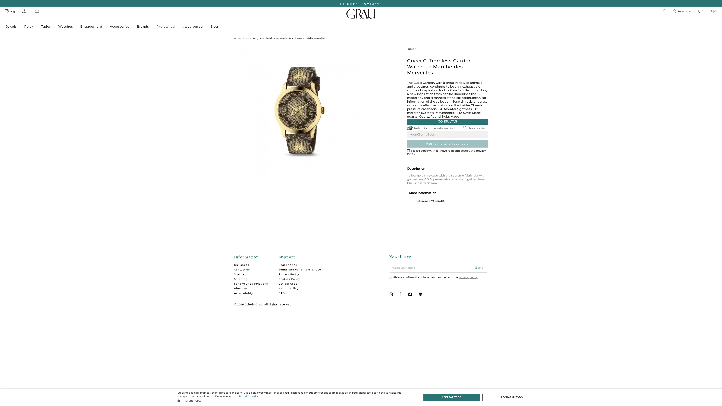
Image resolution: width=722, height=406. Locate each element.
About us (240, 288)
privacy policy (468, 277)
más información (443, 128)
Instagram (391, 294)
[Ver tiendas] (24, 11)
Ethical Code (288, 283)
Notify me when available (447, 143)
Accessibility (243, 293)
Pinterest (420, 294)
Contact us (242, 269)
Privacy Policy (289, 274)
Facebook (400, 294)
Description (416, 168)
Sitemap (240, 274)
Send (479, 268)
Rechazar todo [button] (512, 397)
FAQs (282, 293)
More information (422, 193)
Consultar (447, 121)
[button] (296, 400)
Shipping (240, 278)
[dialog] (361, 397)
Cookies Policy (289, 278)
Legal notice (288, 264)
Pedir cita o (422, 128)
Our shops (241, 264)
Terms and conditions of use (300, 269)
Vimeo (410, 294)
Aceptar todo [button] (452, 397)
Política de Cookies (247, 396)
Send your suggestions (251, 283)
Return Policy (288, 288)
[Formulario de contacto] (37, 11)
